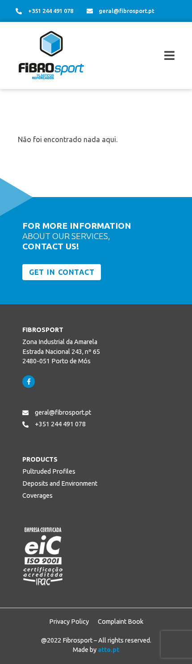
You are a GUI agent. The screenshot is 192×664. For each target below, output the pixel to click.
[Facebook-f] (28, 381)
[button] (149, 56)
